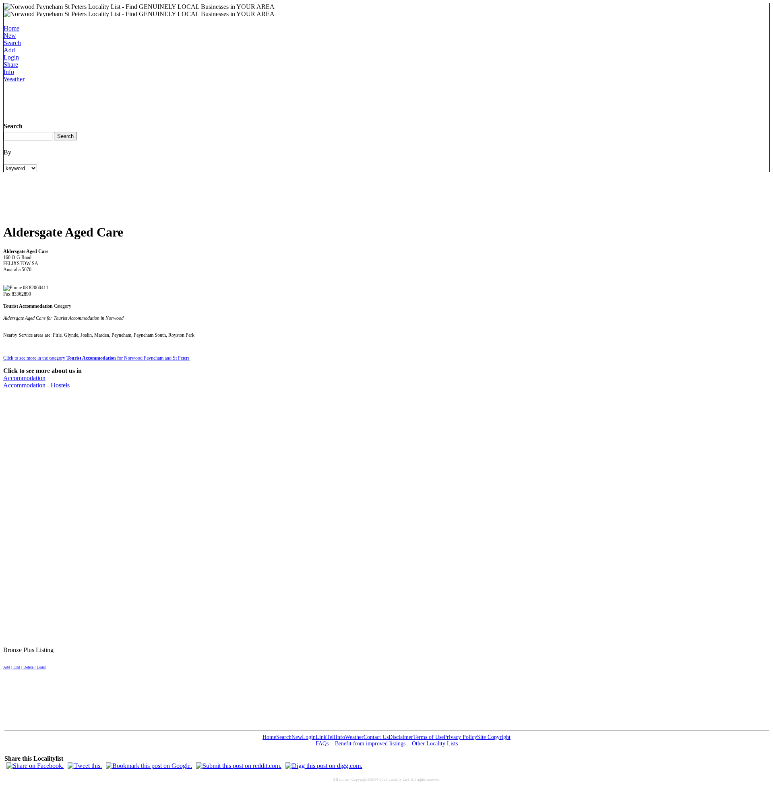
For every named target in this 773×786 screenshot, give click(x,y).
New (10, 35)
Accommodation (24, 377)
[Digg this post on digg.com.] (323, 765)
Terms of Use (428, 737)
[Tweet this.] (85, 765)
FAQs (322, 744)
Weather (14, 79)
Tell (331, 737)
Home (11, 28)
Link (321, 737)
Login (11, 57)
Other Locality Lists (435, 744)
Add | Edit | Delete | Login (24, 667)
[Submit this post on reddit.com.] (238, 765)
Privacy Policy (460, 737)
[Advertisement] (150, 101)
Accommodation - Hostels (36, 385)
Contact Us (376, 737)
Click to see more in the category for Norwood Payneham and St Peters (96, 358)
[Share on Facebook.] (35, 765)
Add (9, 50)
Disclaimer (401, 737)
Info (9, 71)
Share (11, 64)
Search (12, 42)
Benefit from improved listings (370, 744)
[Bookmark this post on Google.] (149, 765)
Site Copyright (494, 737)
